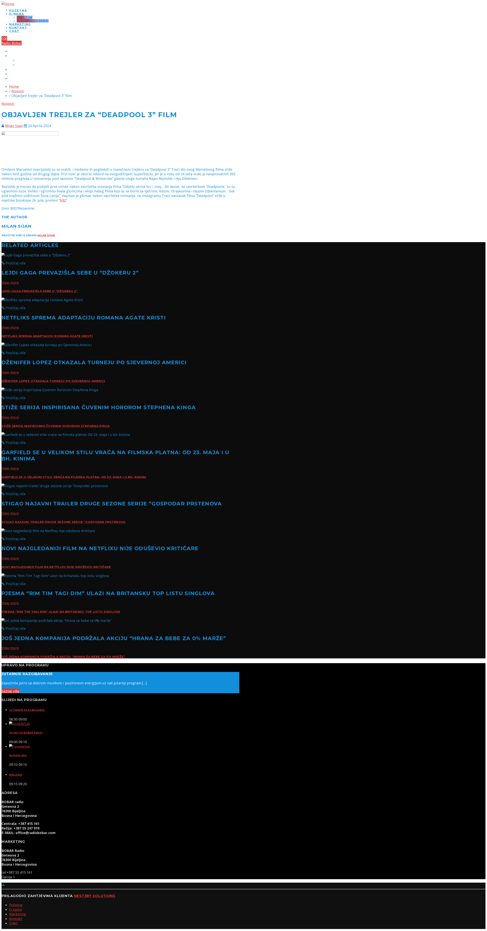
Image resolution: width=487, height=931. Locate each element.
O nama (16, 14)
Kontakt (18, 27)
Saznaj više (10, 691)
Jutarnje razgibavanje (27, 710)
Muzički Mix (18, 755)
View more (10, 282)
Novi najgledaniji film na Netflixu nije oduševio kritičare (56, 567)
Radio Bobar (12, 43)
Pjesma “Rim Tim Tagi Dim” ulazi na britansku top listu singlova (61, 611)
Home (14, 86)
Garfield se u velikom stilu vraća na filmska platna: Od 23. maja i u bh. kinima (74, 477)
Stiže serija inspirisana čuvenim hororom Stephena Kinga (56, 426)
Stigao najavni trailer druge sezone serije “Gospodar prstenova (63, 522)
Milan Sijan (14, 125)
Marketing (20, 24)
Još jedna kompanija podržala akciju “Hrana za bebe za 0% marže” (63, 656)
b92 (63, 200)
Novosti (17, 91)
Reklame (15, 774)
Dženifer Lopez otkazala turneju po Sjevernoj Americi (53, 381)
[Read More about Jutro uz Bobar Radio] (19, 723)
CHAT (14, 31)
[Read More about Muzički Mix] (19, 746)
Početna (18, 10)
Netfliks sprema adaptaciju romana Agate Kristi (47, 336)
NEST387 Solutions (94, 896)
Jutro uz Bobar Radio (26, 732)
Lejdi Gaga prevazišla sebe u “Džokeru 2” (40, 291)
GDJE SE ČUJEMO (33, 20)
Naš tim (25, 17)
